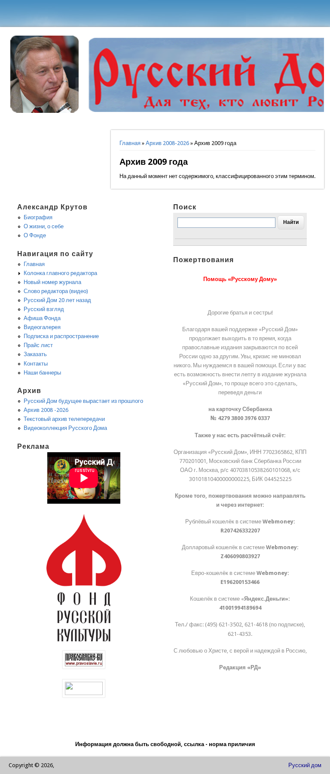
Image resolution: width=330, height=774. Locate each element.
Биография (38, 217)
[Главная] (44, 111)
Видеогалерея (42, 327)
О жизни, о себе (44, 226)
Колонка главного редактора (60, 273)
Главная (130, 143)
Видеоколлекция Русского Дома (65, 428)
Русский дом (304, 765)
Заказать (35, 354)
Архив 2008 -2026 (46, 410)
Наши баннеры (42, 372)
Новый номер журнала (52, 282)
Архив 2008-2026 (167, 143)
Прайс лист (38, 345)
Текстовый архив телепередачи (64, 419)
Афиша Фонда (42, 318)
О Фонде (35, 235)
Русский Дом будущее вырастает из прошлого (83, 401)
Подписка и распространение (61, 336)
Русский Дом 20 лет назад (57, 300)
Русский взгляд (44, 309)
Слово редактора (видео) (56, 291)
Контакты (36, 363)
